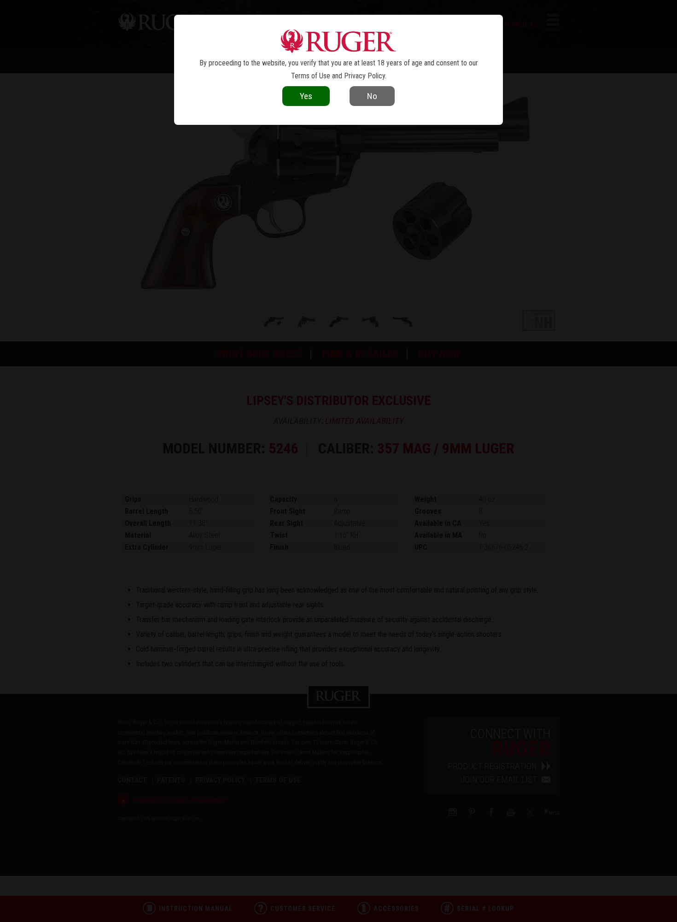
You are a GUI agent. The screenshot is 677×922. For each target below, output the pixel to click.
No (372, 96)
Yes (306, 96)
